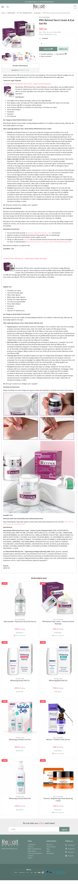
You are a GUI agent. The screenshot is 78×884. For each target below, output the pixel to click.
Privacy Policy (51, 847)
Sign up (64, 830)
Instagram (71, 849)
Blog (48, 849)
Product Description (20, 66)
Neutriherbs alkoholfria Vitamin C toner (39, 233)
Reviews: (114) (47, 34)
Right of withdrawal (34, 849)
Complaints (31, 844)
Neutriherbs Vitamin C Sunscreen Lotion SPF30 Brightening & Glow (48, 242)
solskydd (27, 239)
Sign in (30, 858)
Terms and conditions (35, 853)
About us (50, 844)
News (48, 851)
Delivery (30, 847)
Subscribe (47, 49)
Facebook (71, 845)
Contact (30, 856)
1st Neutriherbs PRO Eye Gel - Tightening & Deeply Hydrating (25, 258)
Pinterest (71, 852)
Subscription (32, 851)
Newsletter (50, 853)
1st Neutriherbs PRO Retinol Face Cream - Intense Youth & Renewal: (27, 84)
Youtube (71, 856)
